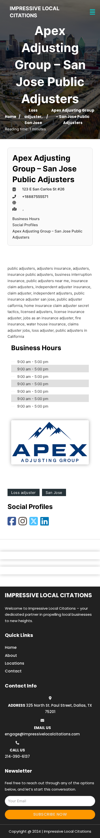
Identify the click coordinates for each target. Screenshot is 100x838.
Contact (13, 671)
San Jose (33, 122)
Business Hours (26, 218)
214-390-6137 (17, 756)
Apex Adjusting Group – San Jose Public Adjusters (47, 234)
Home (10, 116)
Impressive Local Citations (48, 595)
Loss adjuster (23, 492)
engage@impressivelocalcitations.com (42, 734)
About (11, 655)
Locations (14, 663)
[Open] (92, 12)
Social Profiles (25, 225)
